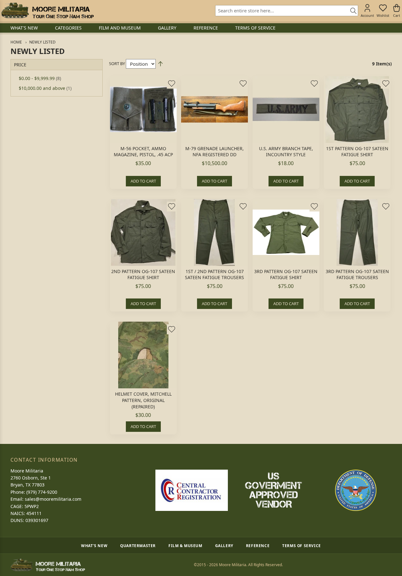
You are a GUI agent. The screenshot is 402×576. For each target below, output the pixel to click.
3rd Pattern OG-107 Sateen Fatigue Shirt (285, 274)
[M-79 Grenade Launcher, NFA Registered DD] (214, 109)
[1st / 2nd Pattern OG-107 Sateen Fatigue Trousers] (214, 232)
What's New (94, 545)
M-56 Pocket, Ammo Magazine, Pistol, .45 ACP (143, 151)
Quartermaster (138, 545)
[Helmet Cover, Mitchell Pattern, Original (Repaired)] (143, 355)
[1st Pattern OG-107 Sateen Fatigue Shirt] (357, 109)
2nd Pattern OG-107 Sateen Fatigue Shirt (143, 274)
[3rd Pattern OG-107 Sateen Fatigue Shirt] (286, 232)
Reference (257, 545)
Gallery (224, 545)
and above (45, 88)
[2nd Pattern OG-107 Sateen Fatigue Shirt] (143, 232)
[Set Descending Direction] (160, 64)
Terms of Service (301, 545)
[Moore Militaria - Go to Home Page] (47, 10)
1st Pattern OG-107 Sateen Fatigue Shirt (357, 151)
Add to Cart (143, 181)
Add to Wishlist (171, 83)
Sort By (117, 63)
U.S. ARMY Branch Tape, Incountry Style (286, 151)
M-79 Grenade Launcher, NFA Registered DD (214, 151)
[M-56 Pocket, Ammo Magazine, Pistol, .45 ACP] (143, 109)
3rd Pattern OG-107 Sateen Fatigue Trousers (357, 274)
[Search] (351, 11)
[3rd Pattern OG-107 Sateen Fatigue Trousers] (357, 232)
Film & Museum (185, 545)
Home (16, 42)
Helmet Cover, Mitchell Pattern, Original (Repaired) (143, 400)
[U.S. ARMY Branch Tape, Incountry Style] (286, 109)
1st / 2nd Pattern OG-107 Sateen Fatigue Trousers (214, 274)
